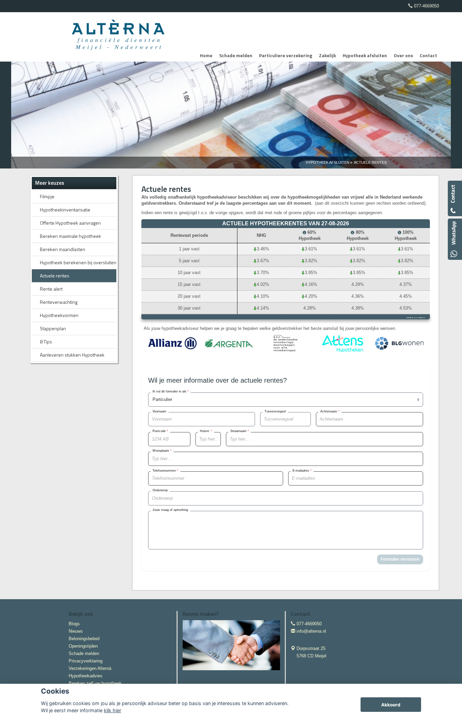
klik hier (112, 710)
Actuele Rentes (370, 162)
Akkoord (390, 704)
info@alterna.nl (311, 631)
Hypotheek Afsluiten (327, 162)
